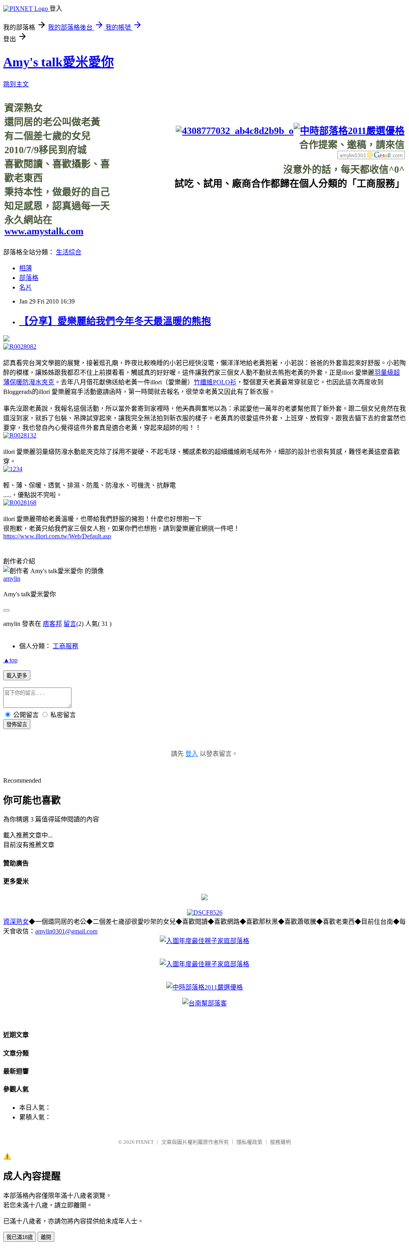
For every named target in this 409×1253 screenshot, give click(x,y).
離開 (46, 1237)
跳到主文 (16, 84)
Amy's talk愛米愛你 (58, 62)
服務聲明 (280, 1142)
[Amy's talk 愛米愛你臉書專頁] (235, 131)
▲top (10, 660)
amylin (11, 578)
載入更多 (16, 676)
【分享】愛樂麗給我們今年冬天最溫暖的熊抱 (115, 321)
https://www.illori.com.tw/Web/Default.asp (57, 536)
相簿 (25, 268)
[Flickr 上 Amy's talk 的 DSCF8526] (204, 912)
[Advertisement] (259, 208)
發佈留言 (16, 724)
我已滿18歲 (19, 1237)
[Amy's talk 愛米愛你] (204, 898)
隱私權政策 (249, 1142)
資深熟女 (16, 921)
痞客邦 (52, 623)
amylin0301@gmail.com (66, 931)
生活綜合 (68, 252)
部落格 (28, 277)
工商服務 (65, 646)
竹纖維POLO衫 (215, 382)
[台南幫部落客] (204, 1003)
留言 (70, 623)
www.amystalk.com (43, 231)
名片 (25, 287)
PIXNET (145, 1142)
